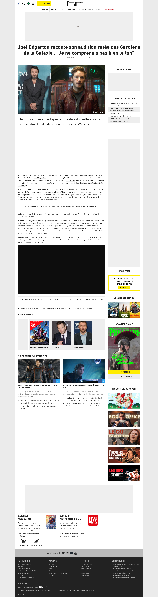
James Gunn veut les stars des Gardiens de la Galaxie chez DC (37, 386)
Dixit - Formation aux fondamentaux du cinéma (80, 590)
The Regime (53, 566)
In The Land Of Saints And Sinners (29, 571)
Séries (53, 10)
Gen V (51, 568)
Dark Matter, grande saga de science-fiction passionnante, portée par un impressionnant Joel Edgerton (61, 300)
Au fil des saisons (23, 573)
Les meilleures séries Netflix (121, 568)
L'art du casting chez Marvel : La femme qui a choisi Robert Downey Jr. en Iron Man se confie (61, 207)
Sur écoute (52, 575)
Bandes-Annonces (86, 10)
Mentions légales (23, 595)
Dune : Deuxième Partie (25, 564)
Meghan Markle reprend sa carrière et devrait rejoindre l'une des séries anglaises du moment (122, 109)
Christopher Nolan (87, 564)
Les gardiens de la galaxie (39, 347)
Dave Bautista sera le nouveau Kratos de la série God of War (122, 120)
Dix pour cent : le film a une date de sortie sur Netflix (123, 105)
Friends (51, 564)
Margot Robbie (85, 573)
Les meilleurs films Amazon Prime (123, 577)
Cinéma (45, 10)
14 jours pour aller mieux (26, 577)
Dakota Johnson (86, 568)
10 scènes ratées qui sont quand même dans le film (83, 386)
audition (36, 308)
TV (62, 10)
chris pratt (83, 308)
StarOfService (62, 590)
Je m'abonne (124, 372)
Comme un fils (22, 575)
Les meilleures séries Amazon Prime (124, 571)
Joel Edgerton (28, 308)
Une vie (20, 566)
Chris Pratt (55, 347)
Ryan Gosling (85, 566)
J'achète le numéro (124, 377)
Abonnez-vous (44, 4)
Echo (50, 571)
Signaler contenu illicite (35, 595)
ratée (42, 308)
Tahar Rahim (85, 575)
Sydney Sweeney (86, 571)
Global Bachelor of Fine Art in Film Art (46, 590)
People (99, 10)
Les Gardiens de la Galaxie (53, 308)
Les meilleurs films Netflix (121, 575)
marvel (89, 308)
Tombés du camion (24, 568)
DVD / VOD (71, 10)
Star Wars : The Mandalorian (58, 573)
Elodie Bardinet (87, 58)
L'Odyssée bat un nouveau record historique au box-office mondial (124, 115)
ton (63, 308)
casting (67, 308)
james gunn (75, 308)
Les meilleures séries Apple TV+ (122, 573)
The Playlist (70, 180)
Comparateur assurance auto (26, 590)
